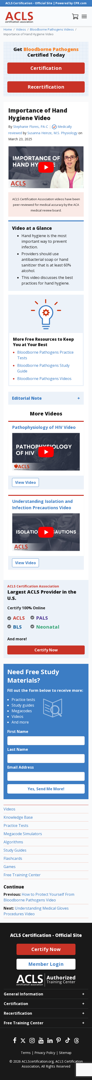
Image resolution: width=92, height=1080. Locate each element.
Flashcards (13, 858)
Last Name (17, 749)
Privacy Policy (44, 1052)
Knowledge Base (18, 817)
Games (10, 866)
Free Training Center (22, 874)
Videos (9, 809)
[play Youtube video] (46, 167)
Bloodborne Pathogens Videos (44, 378)
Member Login (46, 964)
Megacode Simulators (23, 833)
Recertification (46, 87)
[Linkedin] (50, 1040)
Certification (46, 68)
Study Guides (15, 850)
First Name (17, 731)
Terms (26, 1052)
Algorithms (13, 842)
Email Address (20, 767)
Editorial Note (27, 398)
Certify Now (46, 650)
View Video (25, 482)
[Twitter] (23, 1040)
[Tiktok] (67, 1040)
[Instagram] (32, 1040)
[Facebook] (15, 1040)
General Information (23, 994)
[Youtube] (41, 1040)
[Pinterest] (58, 1040)
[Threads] (76, 1040)
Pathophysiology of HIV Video (44, 427)
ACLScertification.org (38, 1061)
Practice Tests (16, 825)
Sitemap (65, 1052)
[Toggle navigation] (84, 16)
